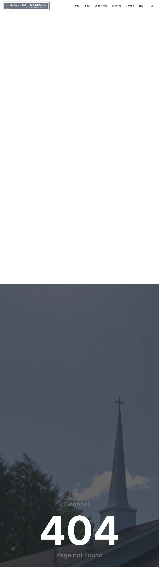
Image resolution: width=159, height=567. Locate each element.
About (87, 6)
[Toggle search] (152, 6)
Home (76, 6)
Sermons (116, 6)
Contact (130, 6)
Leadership (101, 6)
